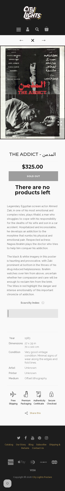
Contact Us (38, 448)
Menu (18, 29)
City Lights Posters (42, 477)
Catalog (9, 444)
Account (28, 29)
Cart (47, 29)
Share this (35, 413)
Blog (31, 444)
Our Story (21, 444)
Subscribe (41, 444)
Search (37, 29)
